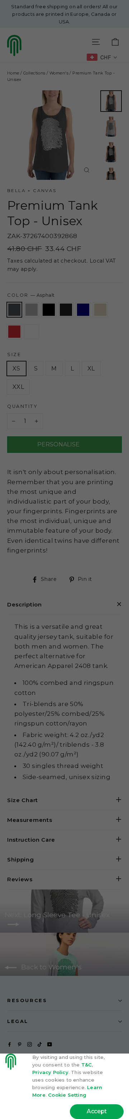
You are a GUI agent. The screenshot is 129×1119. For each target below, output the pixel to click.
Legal (17, 1021)
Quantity (22, 406)
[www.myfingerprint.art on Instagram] (29, 1044)
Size (14, 354)
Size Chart (22, 800)
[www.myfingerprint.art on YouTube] (49, 1044)
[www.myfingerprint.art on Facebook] (9, 1044)
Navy (83, 310)
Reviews (20, 879)
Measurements (29, 819)
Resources (27, 1000)
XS (16, 368)
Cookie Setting (67, 1095)
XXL (18, 386)
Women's (58, 73)
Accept (97, 1111)
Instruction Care (31, 839)
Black (49, 310)
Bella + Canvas (32, 190)
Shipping (20, 859)
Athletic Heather (31, 310)
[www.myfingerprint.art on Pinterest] (19, 1044)
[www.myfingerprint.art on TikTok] (39, 1044)
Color (30, 295)
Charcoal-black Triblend (66, 310)
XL (91, 368)
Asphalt (14, 310)
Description (24, 604)
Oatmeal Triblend (100, 310)
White (31, 331)
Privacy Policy (50, 1072)
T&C (86, 1065)
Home (13, 73)
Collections (34, 73)
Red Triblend (14, 331)
